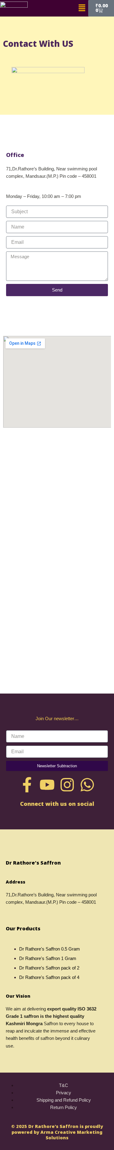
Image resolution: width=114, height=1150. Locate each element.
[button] (82, 8)
